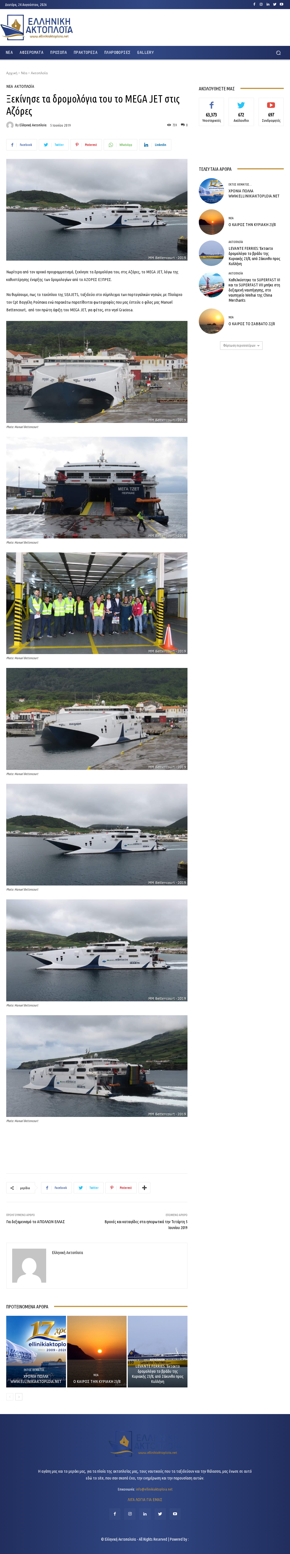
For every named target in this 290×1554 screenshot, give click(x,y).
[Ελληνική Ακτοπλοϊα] (10, 125)
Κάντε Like (211, 102)
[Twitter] (274, 4)
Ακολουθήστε (241, 102)
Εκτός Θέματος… (35, 1370)
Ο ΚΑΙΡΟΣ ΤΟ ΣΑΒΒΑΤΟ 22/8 (252, 323)
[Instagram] (261, 4)
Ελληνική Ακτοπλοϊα (33, 125)
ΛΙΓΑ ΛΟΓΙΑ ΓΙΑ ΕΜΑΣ (145, 1499)
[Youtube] (281, 4)
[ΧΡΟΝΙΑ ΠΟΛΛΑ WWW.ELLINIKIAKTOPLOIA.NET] (36, 1351)
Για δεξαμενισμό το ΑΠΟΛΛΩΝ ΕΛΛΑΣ (35, 1221)
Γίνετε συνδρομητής (271, 104)
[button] (278, 52)
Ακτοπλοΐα (39, 73)
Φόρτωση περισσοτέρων (239, 345)
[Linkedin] (268, 4)
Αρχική (11, 73)
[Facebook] (254, 4)
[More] (144, 1187)
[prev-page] (9, 1396)
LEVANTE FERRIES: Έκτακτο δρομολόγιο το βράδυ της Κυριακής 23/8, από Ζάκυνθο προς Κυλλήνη (158, 1374)
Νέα (24, 73)
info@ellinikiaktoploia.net (154, 1489)
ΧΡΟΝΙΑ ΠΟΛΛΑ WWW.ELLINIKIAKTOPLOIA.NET (35, 1379)
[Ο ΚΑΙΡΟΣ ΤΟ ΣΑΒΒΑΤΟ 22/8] (211, 321)
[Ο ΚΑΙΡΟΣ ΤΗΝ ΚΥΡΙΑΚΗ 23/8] (97, 1351)
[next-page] (18, 1396)
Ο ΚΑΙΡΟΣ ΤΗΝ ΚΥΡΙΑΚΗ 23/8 (96, 1381)
